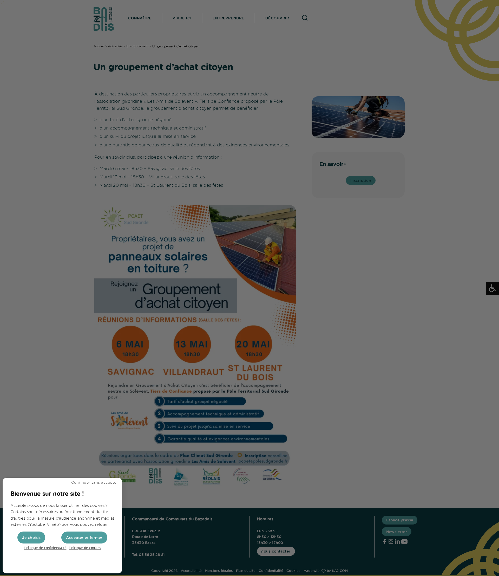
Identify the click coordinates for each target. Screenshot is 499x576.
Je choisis (31, 537)
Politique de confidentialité (45, 548)
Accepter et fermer (84, 537)
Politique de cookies (85, 548)
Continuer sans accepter (94, 482)
